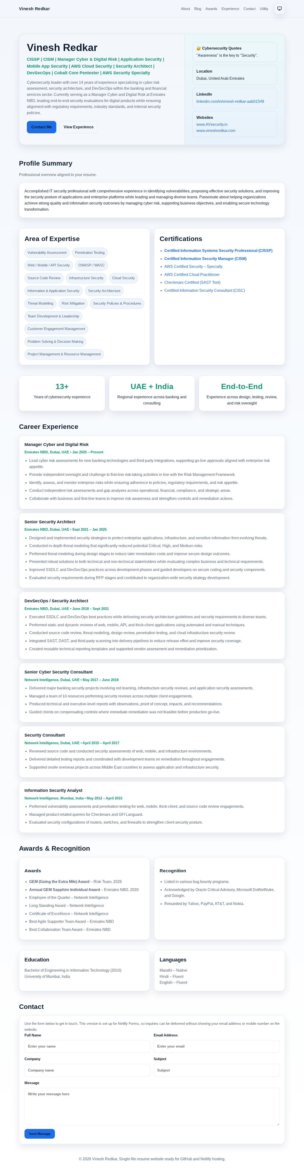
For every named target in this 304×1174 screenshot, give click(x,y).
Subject (160, 1059)
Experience (230, 9)
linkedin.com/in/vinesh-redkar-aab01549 (230, 101)
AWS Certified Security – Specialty (193, 266)
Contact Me (41, 127)
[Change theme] (279, 8)
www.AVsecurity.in (212, 124)
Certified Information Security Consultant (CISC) (204, 290)
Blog (197, 9)
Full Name (32, 1035)
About (185, 9)
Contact (249, 9)
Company (32, 1059)
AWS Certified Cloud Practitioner (191, 275)
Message (31, 1083)
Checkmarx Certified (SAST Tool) (192, 282)
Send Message (39, 1134)
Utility (264, 9)
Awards (211, 9)
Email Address (166, 1035)
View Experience (79, 127)
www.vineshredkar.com (215, 131)
